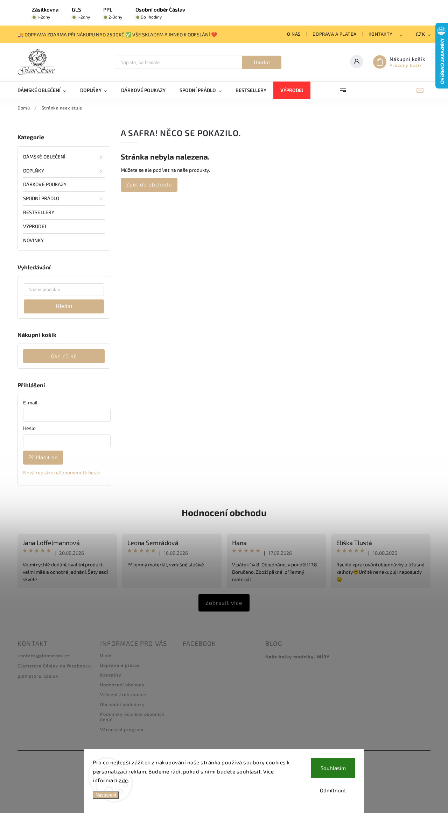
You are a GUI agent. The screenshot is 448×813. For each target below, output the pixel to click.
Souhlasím (333, 768)
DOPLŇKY (33, 171)
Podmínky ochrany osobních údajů (132, 716)
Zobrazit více (224, 602)
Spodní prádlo (41, 198)
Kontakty (381, 34)
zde (123, 780)
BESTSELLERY (38, 212)
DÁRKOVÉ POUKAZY (45, 184)
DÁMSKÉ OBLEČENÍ (44, 157)
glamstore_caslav (38, 676)
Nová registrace (41, 472)
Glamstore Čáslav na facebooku (54, 666)
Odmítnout (333, 790)
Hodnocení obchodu (224, 512)
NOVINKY (33, 240)
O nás (294, 34)
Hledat (262, 62)
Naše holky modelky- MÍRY (297, 656)
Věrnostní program (122, 729)
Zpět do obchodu (149, 184)
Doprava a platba (335, 34)
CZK (421, 34)
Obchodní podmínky (122, 704)
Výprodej (34, 226)
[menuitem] (45, 90)
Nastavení (106, 795)
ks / (64, 356)
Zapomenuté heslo (79, 472)
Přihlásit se (43, 457)
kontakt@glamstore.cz (43, 655)
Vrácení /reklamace (123, 694)
